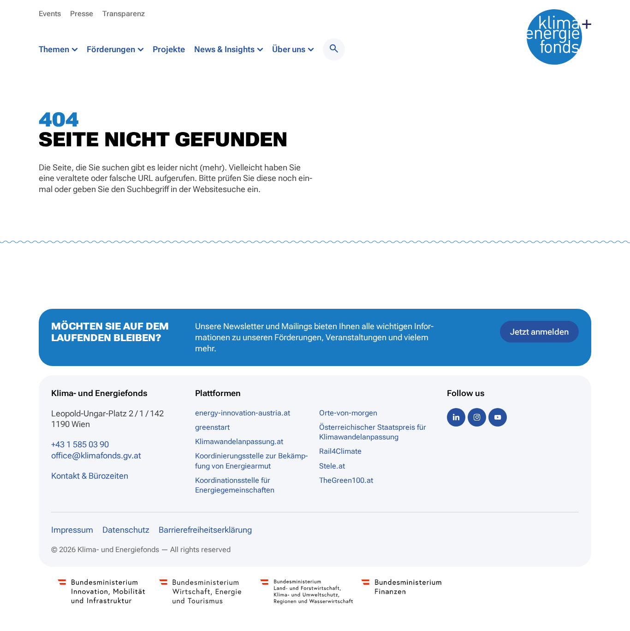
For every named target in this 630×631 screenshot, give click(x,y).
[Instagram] (477, 417)
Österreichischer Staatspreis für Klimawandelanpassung (372, 432)
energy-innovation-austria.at (242, 413)
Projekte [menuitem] (169, 49)
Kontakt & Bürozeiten (89, 476)
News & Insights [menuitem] (225, 49)
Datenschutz (125, 530)
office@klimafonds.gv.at (96, 455)
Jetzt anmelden (539, 332)
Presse (81, 13)
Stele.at (332, 466)
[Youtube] (497, 417)
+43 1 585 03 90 (80, 444)
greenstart (212, 427)
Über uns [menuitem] (289, 49)
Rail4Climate (340, 451)
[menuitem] (334, 49)
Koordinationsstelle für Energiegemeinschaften (234, 485)
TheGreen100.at (346, 480)
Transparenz (123, 13)
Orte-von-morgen (348, 413)
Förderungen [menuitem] (112, 49)
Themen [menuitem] (55, 49)
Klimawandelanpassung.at (239, 441)
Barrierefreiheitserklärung (205, 530)
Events (50, 13)
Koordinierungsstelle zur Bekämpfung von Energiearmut (251, 460)
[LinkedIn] (456, 417)
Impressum (72, 530)
